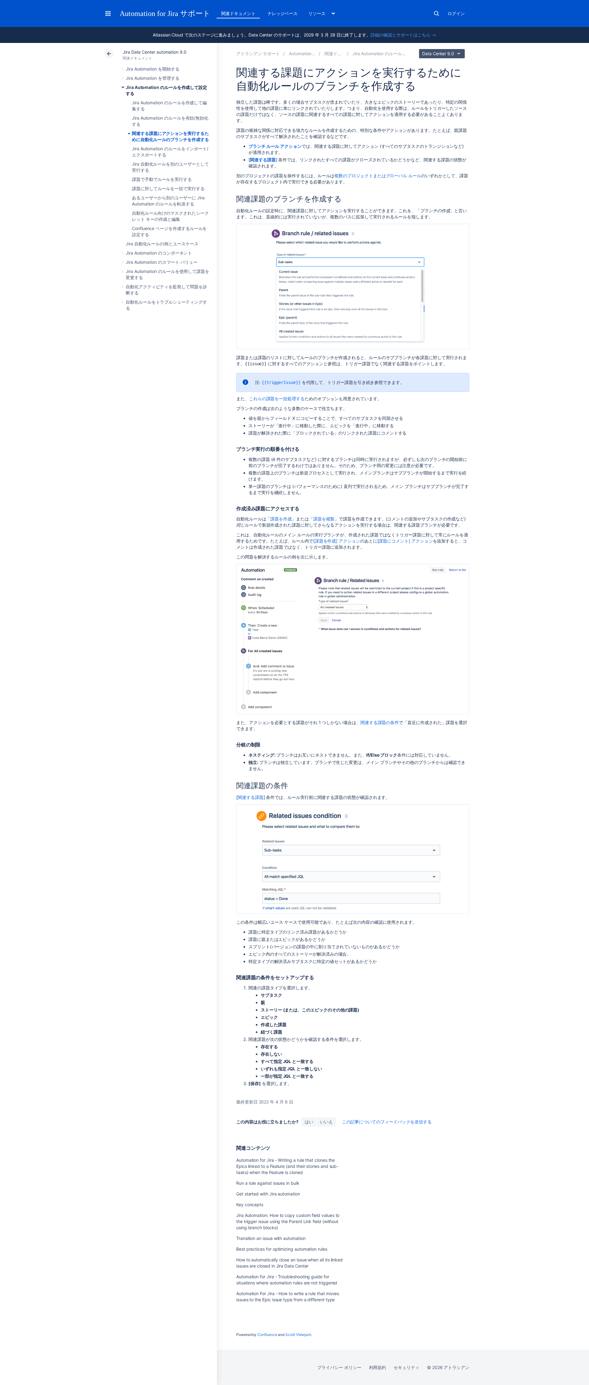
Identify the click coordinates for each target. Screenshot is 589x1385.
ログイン (456, 13)
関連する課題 (251, 797)
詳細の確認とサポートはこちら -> (403, 34)
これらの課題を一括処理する (277, 398)
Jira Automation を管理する (152, 78)
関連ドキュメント (238, 13)
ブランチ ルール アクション (275, 146)
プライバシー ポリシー (339, 1367)
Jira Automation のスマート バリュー (162, 262)
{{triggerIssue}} (281, 382)
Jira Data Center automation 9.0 (155, 52)
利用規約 (377, 1367)
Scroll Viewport (298, 1334)
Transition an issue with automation (271, 1238)
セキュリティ (406, 1367)
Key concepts (249, 1204)
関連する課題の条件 (379, 722)
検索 (436, 13)
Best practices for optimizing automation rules (281, 1249)
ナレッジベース (283, 13)
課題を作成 (281, 518)
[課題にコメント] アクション (405, 540)
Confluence (267, 1334)
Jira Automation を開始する (152, 68)
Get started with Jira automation (268, 1193)
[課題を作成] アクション (336, 540)
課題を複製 (324, 518)
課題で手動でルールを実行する (162, 179)
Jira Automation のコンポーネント (159, 252)
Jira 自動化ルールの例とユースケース (162, 243)
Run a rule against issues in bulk (267, 1183)
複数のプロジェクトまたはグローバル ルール (377, 175)
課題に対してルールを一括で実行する (168, 188)
